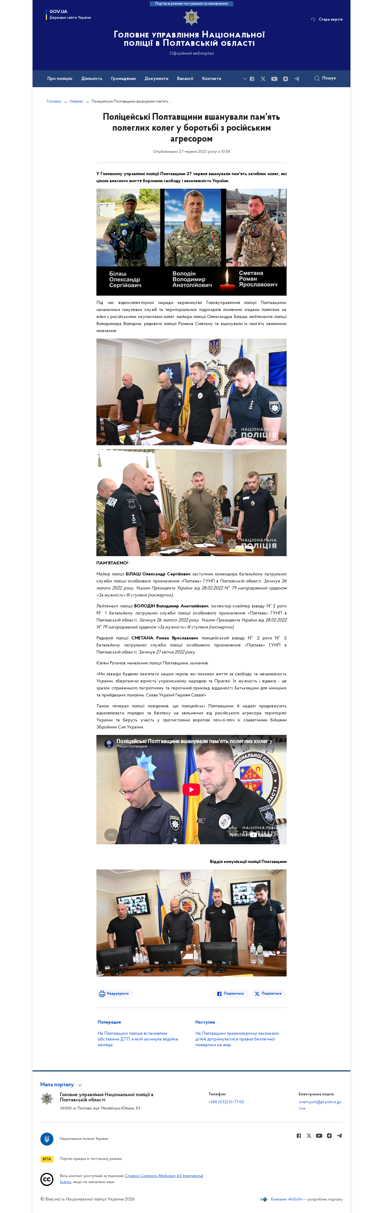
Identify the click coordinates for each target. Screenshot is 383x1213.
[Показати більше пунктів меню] (245, 78)
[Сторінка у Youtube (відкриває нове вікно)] (274, 79)
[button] (61, 1085)
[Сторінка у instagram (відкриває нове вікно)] (285, 79)
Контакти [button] (211, 79)
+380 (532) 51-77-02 (226, 1102)
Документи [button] (156, 79)
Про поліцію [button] (59, 79)
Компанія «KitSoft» (287, 1199)
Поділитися (234, 994)
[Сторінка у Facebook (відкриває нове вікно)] (252, 79)
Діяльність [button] (91, 79)
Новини (76, 101)
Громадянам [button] (123, 79)
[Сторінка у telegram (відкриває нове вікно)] (297, 79)
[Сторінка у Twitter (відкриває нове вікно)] (263, 79)
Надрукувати (118, 994)
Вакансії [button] (185, 79)
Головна (54, 101)
